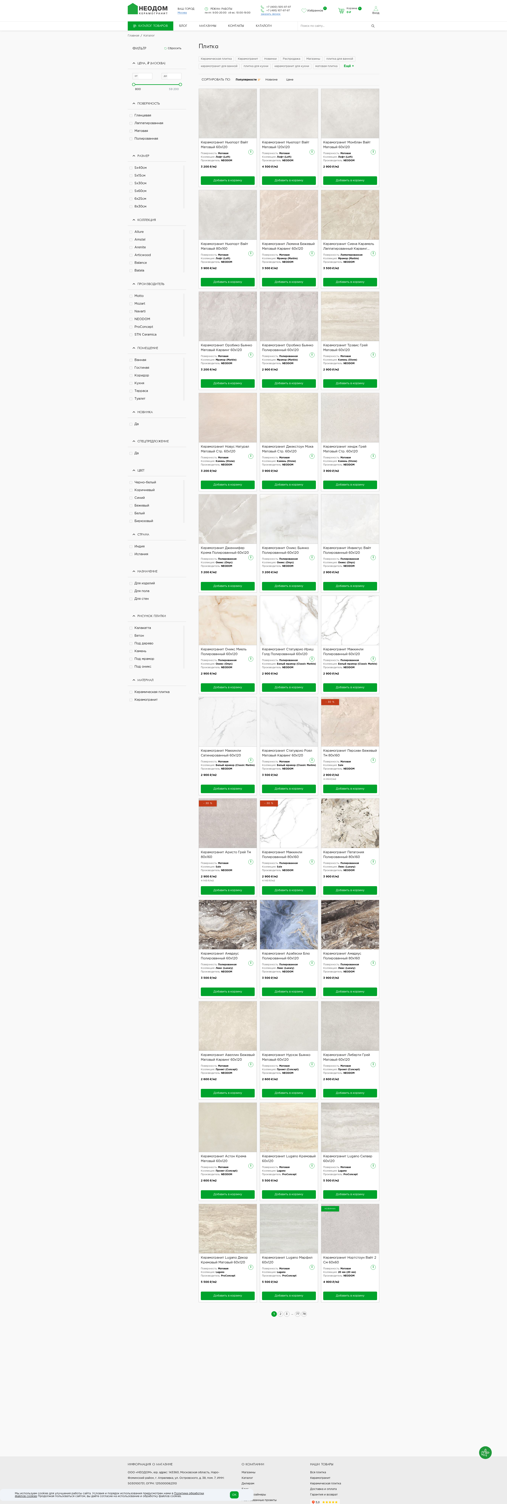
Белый (139, 513)
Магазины (207, 26)
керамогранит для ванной (219, 66)
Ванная (140, 360)
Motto (139, 296)
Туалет (139, 398)
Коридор (141, 375)
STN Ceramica (145, 334)
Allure (139, 231)
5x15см (139, 175)
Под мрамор (144, 658)
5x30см (140, 183)
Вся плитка (318, 1472)
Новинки (270, 59)
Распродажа (291, 59)
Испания (141, 554)
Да (136, 424)
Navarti (140, 311)
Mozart (139, 303)
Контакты (236, 26)
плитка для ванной (339, 59)
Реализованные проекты (259, 1500)
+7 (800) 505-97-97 (278, 7)
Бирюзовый (143, 521)
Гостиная (141, 367)
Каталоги (264, 26)
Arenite (140, 247)
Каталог (247, 1478)
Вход (375, 13)
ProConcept (143, 326)
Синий (139, 497)
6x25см (140, 198)
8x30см (140, 206)
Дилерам (248, 1483)
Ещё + (349, 66)
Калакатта (142, 628)
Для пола (141, 591)
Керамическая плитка (152, 692)
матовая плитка (326, 66)
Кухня (139, 383)
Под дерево (143, 643)
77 (297, 1314)
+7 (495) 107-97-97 (278, 11)
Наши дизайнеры (254, 1494)
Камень (140, 651)
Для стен (141, 598)
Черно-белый (145, 482)
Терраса (141, 391)
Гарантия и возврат (324, 1494)
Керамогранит (146, 699)
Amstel (139, 239)
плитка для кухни (256, 66)
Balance (140, 262)
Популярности (246, 80)
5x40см (140, 167)
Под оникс (142, 666)
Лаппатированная (148, 123)
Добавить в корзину (227, 180)
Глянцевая (142, 115)
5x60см (140, 191)
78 (304, 1314)
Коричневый (144, 490)
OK (234, 1495)
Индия (139, 546)
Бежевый (141, 505)
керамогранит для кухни (291, 66)
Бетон (139, 635)
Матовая (141, 131)
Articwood (142, 255)
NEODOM (142, 319)
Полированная (146, 138)
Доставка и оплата (323, 1489)
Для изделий (144, 583)
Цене (289, 80)
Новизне (271, 80)
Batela (139, 270)
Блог (183, 26)
